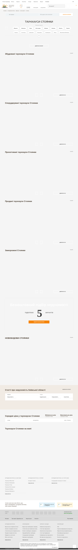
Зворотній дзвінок (68, 513)
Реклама (7, 518)
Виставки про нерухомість (45, 537)
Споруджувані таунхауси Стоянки (59, 480)
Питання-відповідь (6, 1)
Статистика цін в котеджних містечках (13, 530)
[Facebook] (33, 512)
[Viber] (13, 512)
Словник (47, 1)
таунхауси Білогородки (10, 487)
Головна (5, 10)
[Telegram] (21, 512)
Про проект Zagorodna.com (17, 518)
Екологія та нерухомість (62, 537)
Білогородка (38, 28)
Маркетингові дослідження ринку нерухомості (67, 530)
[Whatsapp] (17, 512)
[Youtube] (45, 512)
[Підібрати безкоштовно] (68, 6)
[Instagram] (41, 512)
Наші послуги (29, 518)
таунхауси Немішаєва (9, 482)
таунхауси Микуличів (9, 480)
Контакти (36, 518)
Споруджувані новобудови (28, 535)
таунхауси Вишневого (10, 491)
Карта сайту (35, 548)
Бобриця (46, 28)
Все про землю (60, 535)
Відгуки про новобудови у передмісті (30, 526)
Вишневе (53, 28)
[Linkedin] (53, 512)
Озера (30, 28)
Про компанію (70, 518)
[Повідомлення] (75, 6)
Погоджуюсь (55, 547)
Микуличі (15, 28)
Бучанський (22, 10)
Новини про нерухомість (45, 526)
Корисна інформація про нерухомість (65, 528)
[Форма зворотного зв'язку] (49, 512)
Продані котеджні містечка (11, 533)
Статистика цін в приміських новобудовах (31, 528)
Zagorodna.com (35, 543)
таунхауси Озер (8, 484)
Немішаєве (23, 28)
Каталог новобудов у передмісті (29, 530)
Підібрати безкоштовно (39, 321)
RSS (58, 526)
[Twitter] (37, 512)
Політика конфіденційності (25, 548)
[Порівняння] (74, 546)
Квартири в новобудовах (27, 537)
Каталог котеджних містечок (11, 528)
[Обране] (71, 6)
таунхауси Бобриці (9, 489)
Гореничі (68, 28)
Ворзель (60, 28)
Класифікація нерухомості (63, 533)
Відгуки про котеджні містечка (11, 526)
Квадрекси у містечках (10, 535)
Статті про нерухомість (45, 528)
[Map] (39, 452)
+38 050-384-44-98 (67, 511)
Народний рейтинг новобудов (28, 533)
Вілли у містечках (9, 537)
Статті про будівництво (45, 533)
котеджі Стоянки (32, 480)
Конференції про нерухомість (46, 535)
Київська (17, 10)
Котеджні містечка (11, 10)
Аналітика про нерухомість (46, 530)
